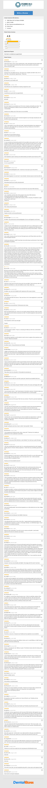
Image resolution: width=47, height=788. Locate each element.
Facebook (9, 28)
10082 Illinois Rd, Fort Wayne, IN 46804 (15, 20)
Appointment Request (9, 51)
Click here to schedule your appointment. (13, 54)
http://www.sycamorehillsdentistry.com (15, 24)
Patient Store (9, 26)
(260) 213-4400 (10, 22)
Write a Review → (23, 13)
